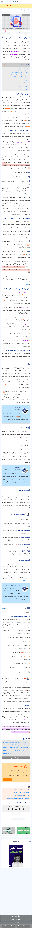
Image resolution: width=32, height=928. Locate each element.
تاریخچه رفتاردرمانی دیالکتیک (21, 71)
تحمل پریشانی (23, 81)
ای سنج (28, 32)
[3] (27, 285)
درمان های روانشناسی (22, 9)
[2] (24, 194)
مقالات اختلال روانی (15, 819)
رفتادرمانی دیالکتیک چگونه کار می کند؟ (19, 73)
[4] (24, 581)
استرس (28, 126)
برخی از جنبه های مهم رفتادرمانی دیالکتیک (18, 75)
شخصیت (7, 108)
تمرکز (22, 320)
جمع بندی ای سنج (24, 89)
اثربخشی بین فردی (23, 83)
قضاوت (28, 533)
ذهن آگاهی (24, 79)
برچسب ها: (28, 819)
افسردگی (25, 657)
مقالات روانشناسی (22, 819)
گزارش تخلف (7, 780)
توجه (17, 417)
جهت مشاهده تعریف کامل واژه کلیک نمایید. (16, 789)
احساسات (20, 295)
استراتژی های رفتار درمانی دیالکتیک (20, 77)
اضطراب (22, 653)
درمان (12, 111)
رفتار (4, 301)
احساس (6, 385)
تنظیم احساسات (23, 85)
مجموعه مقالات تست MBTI (23, 926)
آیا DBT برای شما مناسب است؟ (21, 87)
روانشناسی (27, 732)
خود (25, 121)
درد (4, 391)
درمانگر (23, 255)
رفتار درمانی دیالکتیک (23, 69)
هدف (15, 479)
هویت (25, 690)
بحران (22, 437)
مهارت (28, 244)
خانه (28, 9)
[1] (17, 150)
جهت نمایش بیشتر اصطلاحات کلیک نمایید (16, 802)
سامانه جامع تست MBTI (8, 926)
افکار (16, 544)
